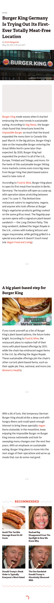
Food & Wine (24, 182)
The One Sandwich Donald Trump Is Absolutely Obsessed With (39, 576)
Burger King (8, 116)
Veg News (30, 124)
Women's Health (11, 370)
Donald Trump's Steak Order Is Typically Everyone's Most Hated (13, 574)
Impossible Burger (12, 132)
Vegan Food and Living (19, 242)
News (4, 13)
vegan (41, 425)
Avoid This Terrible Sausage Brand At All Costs (12, 535)
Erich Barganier (12, 42)
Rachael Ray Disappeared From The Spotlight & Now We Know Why (39, 536)
